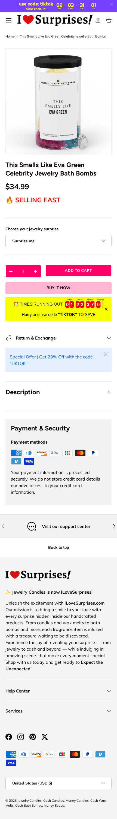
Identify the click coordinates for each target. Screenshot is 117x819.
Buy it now (58, 287)
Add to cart (78, 270)
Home (10, 36)
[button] (108, 20)
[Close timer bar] (111, 4)
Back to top (58, 547)
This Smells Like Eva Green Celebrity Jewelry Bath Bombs (63, 36)
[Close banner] (106, 309)
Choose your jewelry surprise (32, 228)
